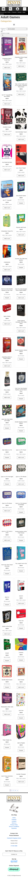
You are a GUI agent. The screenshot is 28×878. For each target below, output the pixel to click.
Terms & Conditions (14, 826)
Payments (14, 828)
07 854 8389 (14, 845)
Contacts (14, 821)
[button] (3, 9)
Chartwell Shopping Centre (14, 838)
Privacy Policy (14, 824)
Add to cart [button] (7, 67)
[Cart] (24, 9)
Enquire (21, 203)
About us (14, 823)
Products (14, 12)
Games (19, 12)
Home (8, 12)
